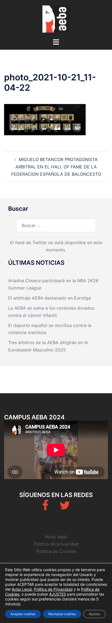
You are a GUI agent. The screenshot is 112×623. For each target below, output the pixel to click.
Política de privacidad (56, 544)
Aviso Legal (22, 589)
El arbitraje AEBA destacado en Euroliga (49, 298)
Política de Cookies (56, 551)
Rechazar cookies (62, 614)
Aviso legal (56, 536)
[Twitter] (65, 508)
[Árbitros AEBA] (55, 18)
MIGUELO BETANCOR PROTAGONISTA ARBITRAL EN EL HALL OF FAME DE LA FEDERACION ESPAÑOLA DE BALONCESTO (56, 167)
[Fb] (45, 508)
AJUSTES (57, 594)
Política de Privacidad (53, 589)
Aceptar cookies (23, 614)
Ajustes (94, 614)
